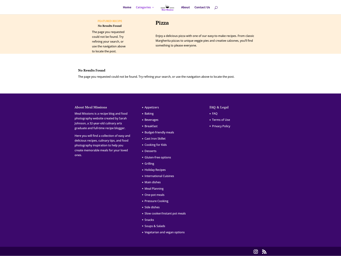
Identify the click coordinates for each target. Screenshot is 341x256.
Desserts (150, 151)
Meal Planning (154, 189)
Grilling (149, 164)
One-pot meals (154, 195)
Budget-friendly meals (159, 132)
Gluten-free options (158, 157)
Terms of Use (221, 120)
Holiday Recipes (155, 170)
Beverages (151, 120)
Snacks (149, 220)
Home (127, 7)
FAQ (215, 113)
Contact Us (202, 7)
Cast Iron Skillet (155, 139)
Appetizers (152, 107)
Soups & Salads (155, 226)
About (185, 7)
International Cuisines (159, 176)
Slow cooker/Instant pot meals (165, 213)
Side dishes (152, 207)
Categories (143, 7)
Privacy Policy (221, 126)
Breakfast (151, 126)
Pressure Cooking (156, 201)
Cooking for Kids (156, 145)
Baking (149, 113)
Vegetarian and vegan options (165, 232)
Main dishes (153, 182)
